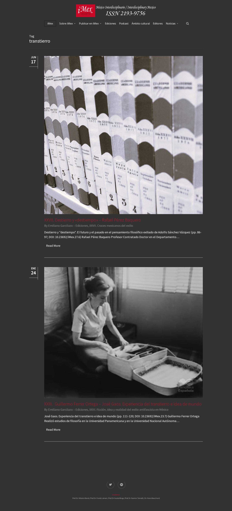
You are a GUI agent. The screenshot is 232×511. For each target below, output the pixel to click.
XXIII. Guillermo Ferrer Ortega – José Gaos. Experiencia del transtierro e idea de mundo (123, 404)
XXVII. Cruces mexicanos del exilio (111, 225)
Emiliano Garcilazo (60, 225)
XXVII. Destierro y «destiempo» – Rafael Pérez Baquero (92, 220)
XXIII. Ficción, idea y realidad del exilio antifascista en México (128, 409)
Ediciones (81, 225)
